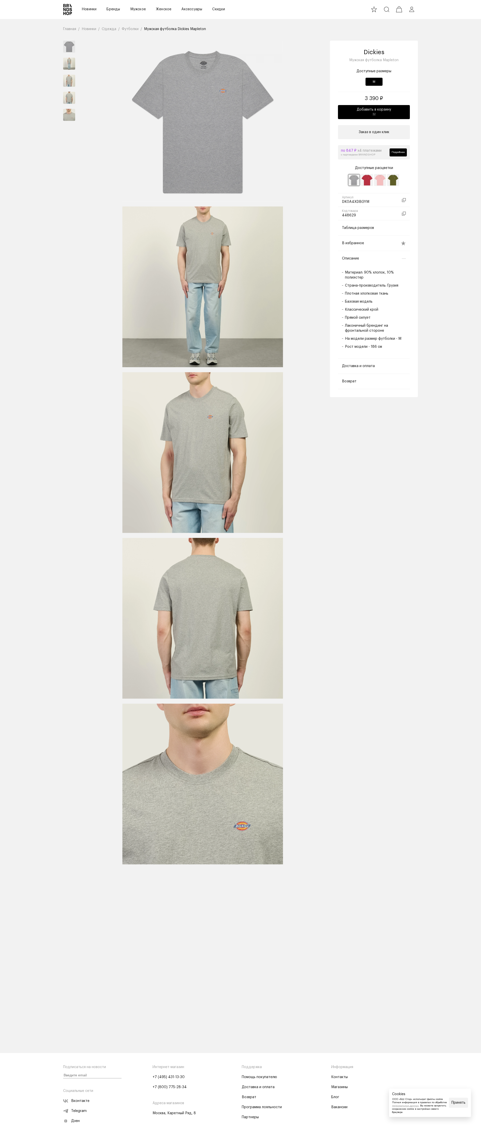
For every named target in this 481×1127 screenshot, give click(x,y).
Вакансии (339, 1107)
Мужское (138, 9)
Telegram (79, 1111)
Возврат (249, 1097)
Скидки (218, 9)
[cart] (399, 9)
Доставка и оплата (258, 1087)
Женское (163, 9)
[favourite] (374, 9)
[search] (386, 9)
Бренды (113, 9)
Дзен (75, 1121)
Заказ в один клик (374, 132)
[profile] (411, 9)
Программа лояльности (262, 1107)
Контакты (339, 1077)
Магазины (339, 1087)
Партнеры (250, 1117)
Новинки (89, 9)
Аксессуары (191, 9)
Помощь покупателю (259, 1077)
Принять (458, 1102)
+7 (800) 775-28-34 (170, 1087)
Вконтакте (80, 1101)
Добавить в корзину (374, 112)
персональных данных (405, 1105)
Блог (335, 1097)
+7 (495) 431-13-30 (169, 1077)
